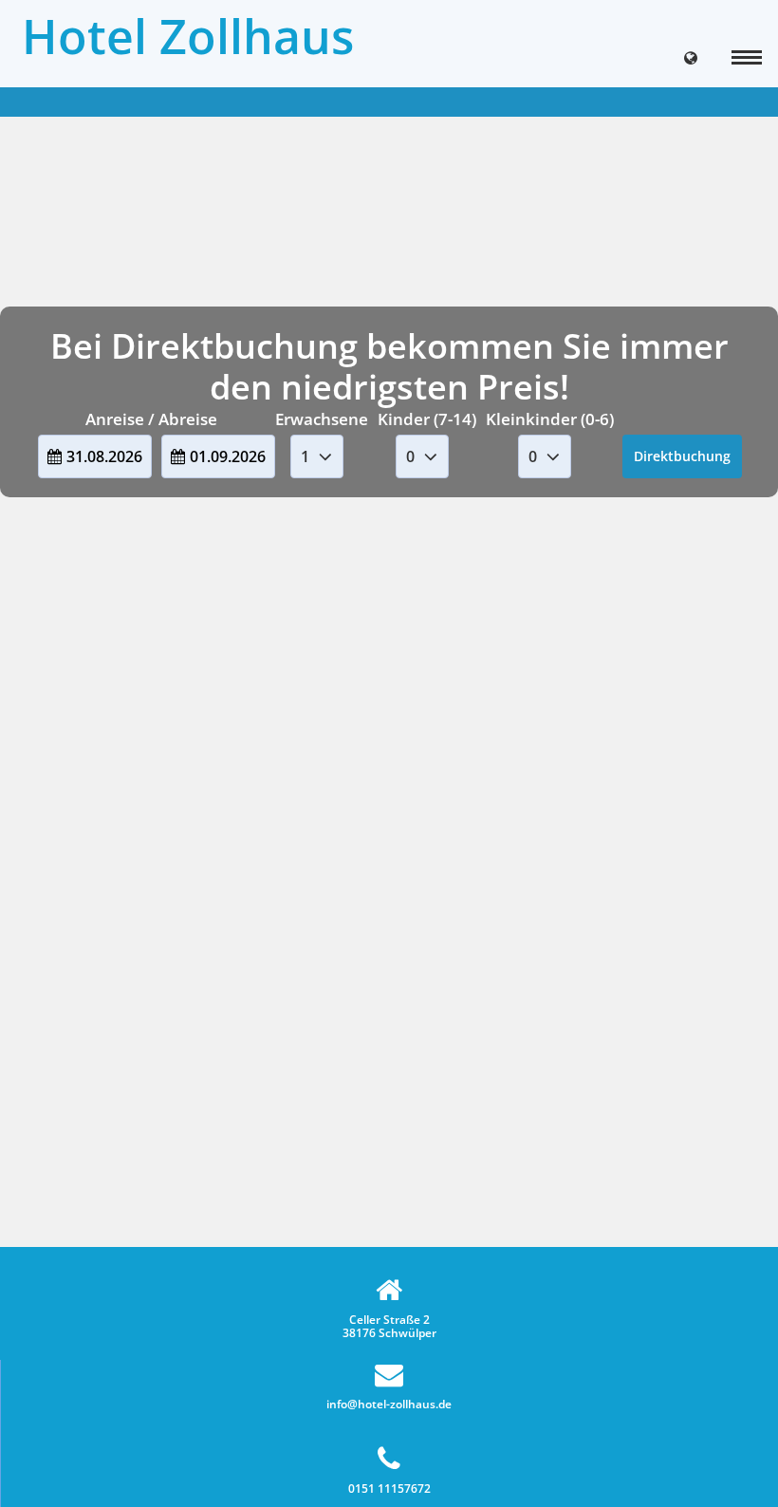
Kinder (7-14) (427, 419)
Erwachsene (321, 419)
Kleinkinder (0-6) (550, 419)
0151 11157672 (389, 1488)
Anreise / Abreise (151, 419)
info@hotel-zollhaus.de (389, 1403)
